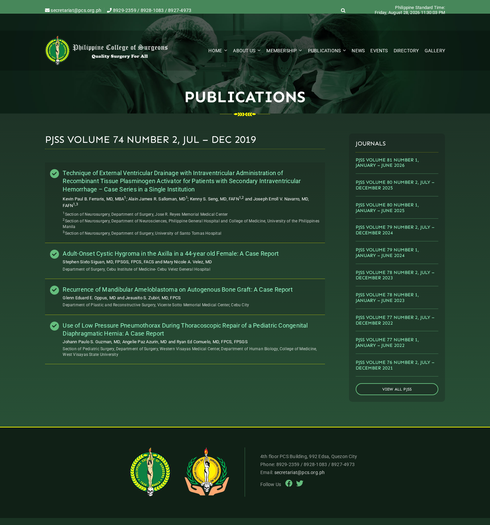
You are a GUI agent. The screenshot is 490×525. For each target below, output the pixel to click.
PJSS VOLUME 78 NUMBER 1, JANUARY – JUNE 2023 (387, 297)
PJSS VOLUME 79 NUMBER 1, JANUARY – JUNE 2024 (387, 252)
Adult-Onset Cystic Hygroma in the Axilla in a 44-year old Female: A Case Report (171, 253)
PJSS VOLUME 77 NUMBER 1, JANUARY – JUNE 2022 (387, 342)
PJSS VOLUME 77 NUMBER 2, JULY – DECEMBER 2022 (395, 320)
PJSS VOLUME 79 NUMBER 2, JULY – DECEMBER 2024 (395, 230)
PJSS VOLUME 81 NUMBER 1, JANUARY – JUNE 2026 (387, 162)
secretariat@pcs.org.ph (75, 10)
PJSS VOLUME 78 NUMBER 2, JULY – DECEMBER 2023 (395, 275)
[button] (343, 10)
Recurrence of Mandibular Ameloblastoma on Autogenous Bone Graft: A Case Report (178, 289)
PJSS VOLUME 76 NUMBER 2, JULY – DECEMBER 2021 (395, 365)
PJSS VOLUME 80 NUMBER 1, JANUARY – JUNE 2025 (387, 207)
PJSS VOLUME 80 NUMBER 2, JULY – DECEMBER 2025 (395, 185)
